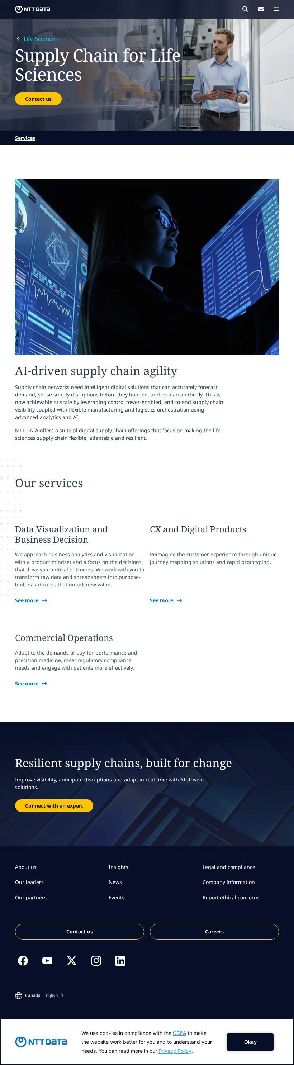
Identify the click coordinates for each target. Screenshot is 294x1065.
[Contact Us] (261, 9)
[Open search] (245, 9)
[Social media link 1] (23, 961)
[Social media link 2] (47, 961)
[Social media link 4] (96, 961)
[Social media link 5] (120, 961)
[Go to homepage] (32, 9)
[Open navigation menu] (276, 9)
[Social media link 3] (72, 961)
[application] (147, 1042)
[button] (39, 995)
